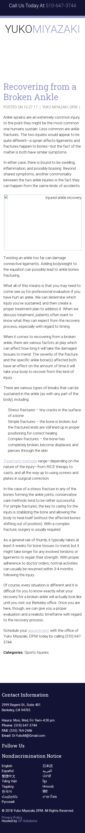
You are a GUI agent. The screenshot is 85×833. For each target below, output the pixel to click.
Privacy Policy (12, 817)
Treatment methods (20, 461)
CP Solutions (27, 821)
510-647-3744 (61, 5)
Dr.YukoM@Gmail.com (28, 736)
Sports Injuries (36, 652)
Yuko (42, 29)
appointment (38, 630)
